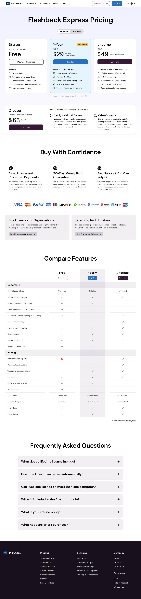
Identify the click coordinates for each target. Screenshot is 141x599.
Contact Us (119, 566)
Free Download (47, 583)
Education (81, 558)
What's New (119, 587)
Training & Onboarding (87, 574)
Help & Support (121, 583)
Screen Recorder (48, 558)
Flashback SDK (47, 578)
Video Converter (47, 566)
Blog (116, 578)
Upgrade (57, 96)
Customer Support (85, 562)
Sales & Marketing (85, 566)
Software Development (87, 570)
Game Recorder (47, 574)
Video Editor (46, 562)
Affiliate (117, 562)
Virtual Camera (47, 570)
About (117, 558)
